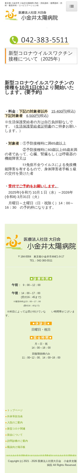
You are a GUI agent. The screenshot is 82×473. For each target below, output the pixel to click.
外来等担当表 (15, 416)
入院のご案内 (15, 422)
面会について (15, 434)
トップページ (15, 410)
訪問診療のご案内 (17, 440)
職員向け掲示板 (16, 447)
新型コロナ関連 (16, 428)
